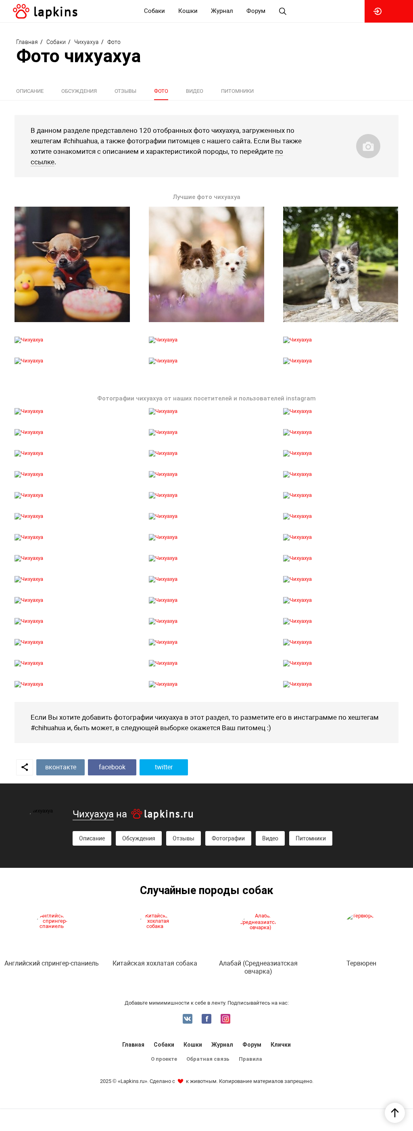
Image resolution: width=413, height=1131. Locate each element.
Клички (281, 1044)
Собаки (164, 1044)
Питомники (237, 91)
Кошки (193, 1044)
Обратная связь (207, 1059)
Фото (161, 91)
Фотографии (228, 838)
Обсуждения (79, 91)
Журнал (222, 1044)
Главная (133, 1044)
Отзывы (125, 91)
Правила (250, 1059)
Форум (251, 1044)
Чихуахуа (93, 814)
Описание (30, 91)
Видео (194, 91)
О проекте (164, 1059)
